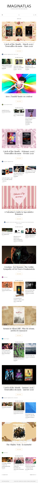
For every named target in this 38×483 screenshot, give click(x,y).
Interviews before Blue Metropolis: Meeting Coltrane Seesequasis (30, 292)
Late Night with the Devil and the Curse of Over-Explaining (19, 175)
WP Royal (7, 481)
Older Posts (5, 474)
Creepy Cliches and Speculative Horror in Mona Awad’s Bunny (6, 352)
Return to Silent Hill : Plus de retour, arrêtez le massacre (19, 329)
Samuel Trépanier (19, 223)
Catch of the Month (11, 42)
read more (19, 101)
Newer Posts (32, 474)
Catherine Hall (16, 54)
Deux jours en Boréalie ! (6, 407)
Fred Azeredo (23, 222)
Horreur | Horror (27, 326)
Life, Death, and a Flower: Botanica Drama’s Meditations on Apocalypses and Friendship (30, 121)
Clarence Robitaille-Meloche (8, 104)
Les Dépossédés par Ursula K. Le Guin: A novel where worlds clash (19, 300)
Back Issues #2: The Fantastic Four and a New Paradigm (30, 68)
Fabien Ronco (6, 452)
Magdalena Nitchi (10, 54)
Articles (5, 42)
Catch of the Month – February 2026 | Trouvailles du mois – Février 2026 (19, 152)
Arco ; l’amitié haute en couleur (19, 96)
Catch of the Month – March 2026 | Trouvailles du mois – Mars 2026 (19, 45)
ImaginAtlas (19, 6)
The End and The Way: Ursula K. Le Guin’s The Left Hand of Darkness (30, 416)
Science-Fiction (31, 42)
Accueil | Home (16, 481)
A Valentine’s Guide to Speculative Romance (19, 213)
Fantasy (26, 42)
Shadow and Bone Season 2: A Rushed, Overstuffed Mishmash (7, 67)
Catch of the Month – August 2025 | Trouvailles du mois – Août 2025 (19, 68)
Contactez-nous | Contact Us (23, 481)
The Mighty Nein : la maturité (19, 444)
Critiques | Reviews (20, 42)
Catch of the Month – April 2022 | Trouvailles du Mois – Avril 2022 (7, 179)
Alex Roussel (5, 277)
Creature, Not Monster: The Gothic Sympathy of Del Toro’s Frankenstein (19, 268)
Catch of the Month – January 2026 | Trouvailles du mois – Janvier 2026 (19, 388)
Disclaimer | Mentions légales (31, 481)
